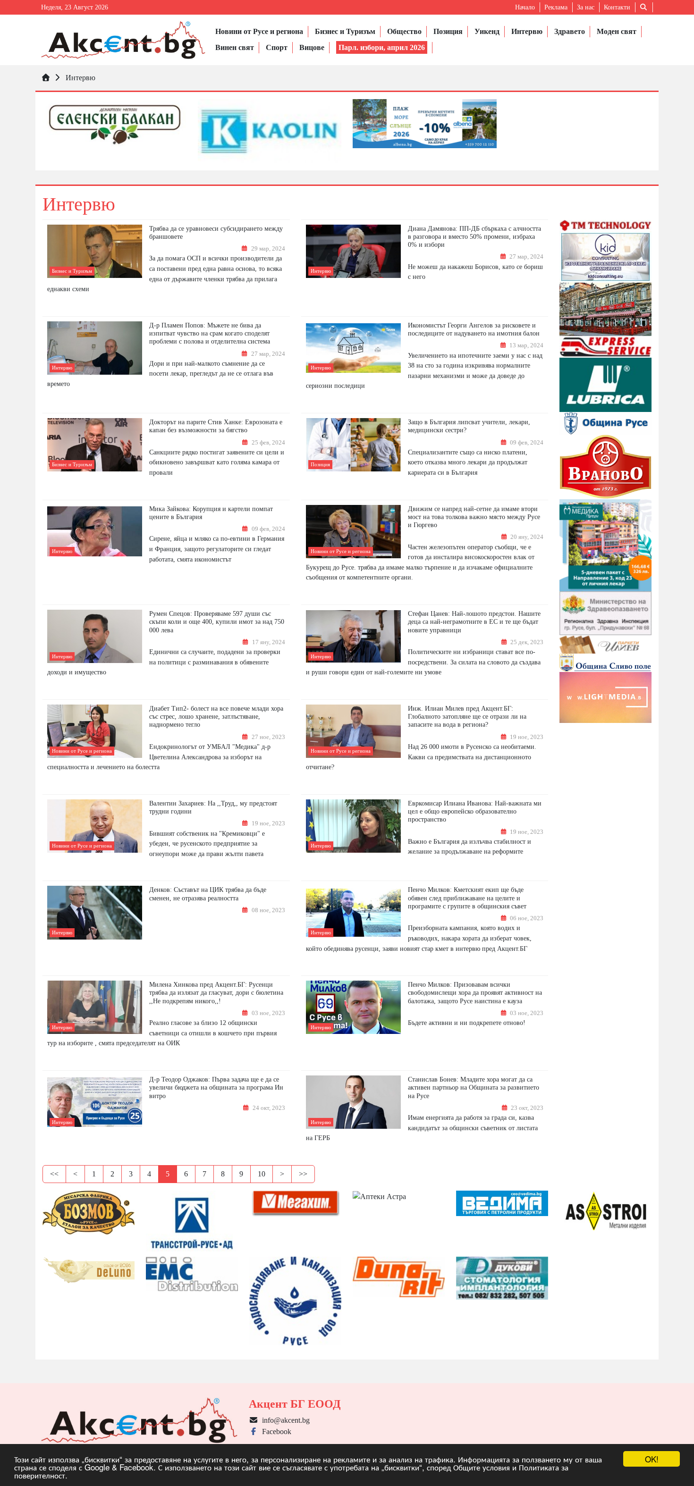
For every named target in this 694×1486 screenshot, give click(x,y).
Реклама (555, 7)
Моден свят (616, 31)
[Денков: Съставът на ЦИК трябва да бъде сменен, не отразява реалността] (94, 912)
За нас (585, 7)
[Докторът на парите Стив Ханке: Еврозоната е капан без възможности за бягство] (94, 445)
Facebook (274, 1431)
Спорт (277, 47)
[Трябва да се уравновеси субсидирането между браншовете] (94, 251)
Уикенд (486, 31)
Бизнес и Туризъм (345, 31)
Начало (525, 7)
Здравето (569, 31)
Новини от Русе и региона (259, 31)
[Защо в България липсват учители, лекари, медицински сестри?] (353, 444)
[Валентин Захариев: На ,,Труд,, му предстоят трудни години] (94, 825)
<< (54, 1174)
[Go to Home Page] (46, 78)
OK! (652, 1459)
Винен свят (234, 47)
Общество (404, 31)
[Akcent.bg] (123, 39)
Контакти (617, 7)
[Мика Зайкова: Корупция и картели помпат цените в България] (94, 531)
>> (303, 1174)
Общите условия (481, 1467)
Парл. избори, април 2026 (382, 47)
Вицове (311, 47)
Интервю (526, 31)
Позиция (448, 31)
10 (261, 1174)
